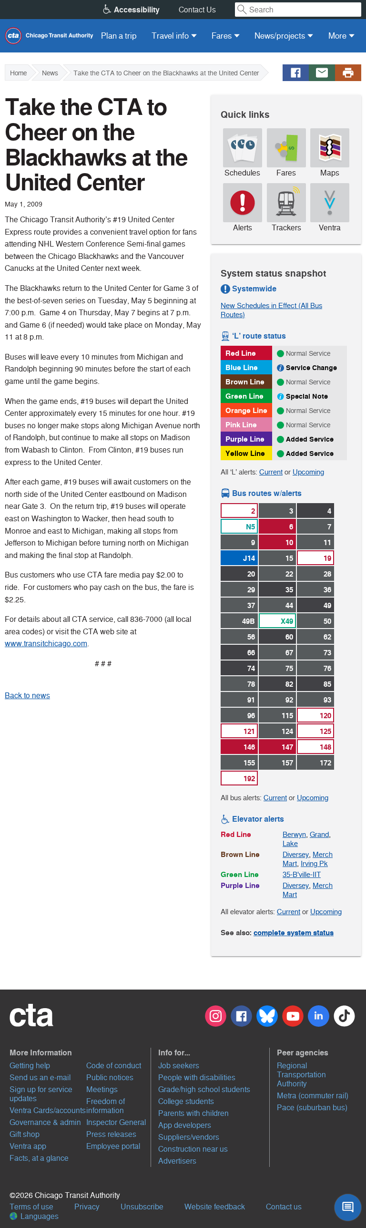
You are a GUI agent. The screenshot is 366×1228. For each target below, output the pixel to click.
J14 (249, 558)
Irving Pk (314, 863)
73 (327, 653)
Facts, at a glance (39, 1158)
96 (251, 716)
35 (289, 590)
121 (249, 731)
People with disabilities (196, 1077)
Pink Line (241, 425)
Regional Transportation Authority (301, 1075)
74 (251, 668)
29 (251, 590)
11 (327, 542)
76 (327, 668)
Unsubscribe (142, 1207)
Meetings (102, 1089)
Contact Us (197, 10)
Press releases (111, 1134)
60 (289, 637)
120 (325, 716)
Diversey (296, 854)
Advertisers (177, 1161)
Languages (39, 1216)
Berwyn (294, 834)
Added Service (310, 439)
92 (289, 700)
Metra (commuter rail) (312, 1096)
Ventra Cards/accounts (48, 1110)
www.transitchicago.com (46, 644)
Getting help (30, 1066)
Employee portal (113, 1146)
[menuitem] (119, 35)
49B (248, 621)
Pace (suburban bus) (312, 1108)
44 (289, 605)
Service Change (311, 367)
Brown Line (244, 382)
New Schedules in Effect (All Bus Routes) (271, 310)
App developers (184, 1125)
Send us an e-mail (40, 1077)
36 (327, 590)
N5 (250, 527)
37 (251, 605)
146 (249, 747)
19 (327, 558)
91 (251, 700)
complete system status (294, 933)
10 (289, 542)
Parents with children (193, 1113)
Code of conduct (113, 1066)
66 (251, 653)
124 (287, 731)
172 (325, 763)
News (50, 73)
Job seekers (178, 1066)
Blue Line (241, 367)
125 (325, 731)
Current (271, 472)
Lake (290, 843)
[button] (79, 1052)
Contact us (284, 1207)
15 (289, 558)
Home (18, 73)
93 (327, 700)
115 (287, 716)
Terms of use (31, 1207)
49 (327, 605)
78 (251, 684)
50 (327, 621)
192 (249, 778)
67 (289, 653)
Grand (319, 834)
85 (327, 684)
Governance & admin (45, 1122)
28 (327, 574)
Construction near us (193, 1149)
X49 (287, 621)
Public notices (109, 1077)
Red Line (240, 353)
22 (289, 574)
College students (186, 1101)
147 (287, 747)
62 (327, 637)
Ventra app (28, 1146)
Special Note (307, 396)
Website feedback (214, 1207)
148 (325, 747)
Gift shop (25, 1134)
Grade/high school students (204, 1089)
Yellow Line (245, 453)
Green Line (244, 396)
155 (249, 763)
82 (289, 684)
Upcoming (308, 472)
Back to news (27, 695)
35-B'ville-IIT (302, 874)
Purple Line (244, 439)
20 (251, 574)
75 (289, 668)
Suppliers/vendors (188, 1137)
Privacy (87, 1207)
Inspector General (116, 1122)
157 (287, 763)
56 (251, 637)
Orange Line (246, 410)
